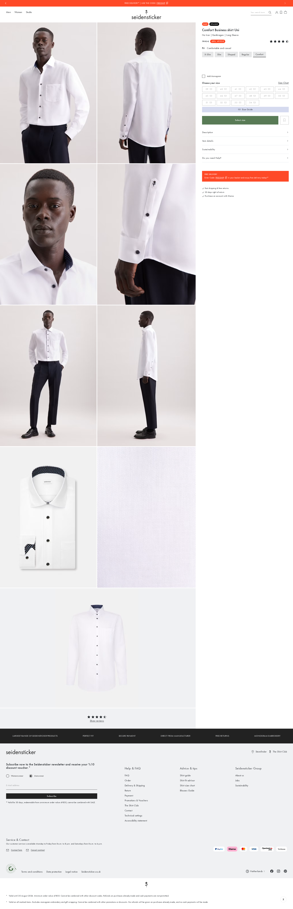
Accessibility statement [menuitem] (136, 820)
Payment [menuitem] (129, 795)
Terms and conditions (32, 871)
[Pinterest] (285, 870)
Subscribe (51, 796)
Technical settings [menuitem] (133, 815)
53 (236, 102)
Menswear (39, 776)
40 (221, 89)
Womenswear (17, 776)
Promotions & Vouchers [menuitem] (136, 800)
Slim (219, 54)
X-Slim (208, 54)
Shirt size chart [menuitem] (187, 785)
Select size (240, 120)
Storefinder (261, 751)
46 (221, 95)
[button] (97, 720)
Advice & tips (188, 768)
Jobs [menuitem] (237, 780)
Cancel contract (38, 850)
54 (250, 102)
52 (221, 102)
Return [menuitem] (128, 790)
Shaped (231, 54)
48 (250, 95)
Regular (245, 54)
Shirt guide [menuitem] (185, 775)
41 (236, 89)
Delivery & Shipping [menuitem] (135, 785)
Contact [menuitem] (128, 810)
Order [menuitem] (128, 780)
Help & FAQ (133, 768)
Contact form (16, 850)
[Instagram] (278, 870)
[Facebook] (271, 870)
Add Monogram (214, 76)
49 (265, 95)
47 (236, 95)
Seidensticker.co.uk (91, 871)
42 (250, 89)
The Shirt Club (280, 751)
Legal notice (71, 871)
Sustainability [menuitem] (241, 785)
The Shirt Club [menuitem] (132, 805)
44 (279, 89)
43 (265, 89)
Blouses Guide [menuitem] (187, 790)
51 (207, 102)
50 (279, 95)
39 (207, 89)
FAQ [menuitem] (127, 775)
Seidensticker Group (248, 768)
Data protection (54, 871)
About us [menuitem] (239, 775)
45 (207, 95)
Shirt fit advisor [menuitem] (187, 780)
